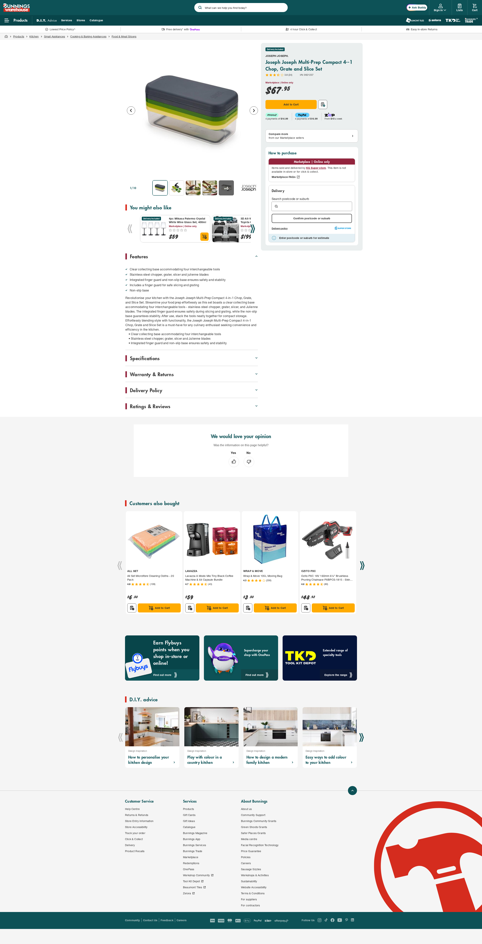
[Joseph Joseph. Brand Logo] (248, 187)
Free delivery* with (177, 29)
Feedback (167, 920)
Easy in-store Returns (424, 29)
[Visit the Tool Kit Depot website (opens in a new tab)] (452, 20)
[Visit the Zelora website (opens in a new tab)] (435, 20)
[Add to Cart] (204, 237)
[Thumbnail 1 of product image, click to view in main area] (160, 187)
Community (132, 920)
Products (18, 36)
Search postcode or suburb (290, 199)
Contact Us (150, 920)
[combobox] (241, 7)
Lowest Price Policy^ (63, 29)
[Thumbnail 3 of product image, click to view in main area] (193, 187)
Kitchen (34, 36)
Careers (182, 920)
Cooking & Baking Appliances (88, 36)
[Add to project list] (322, 104)
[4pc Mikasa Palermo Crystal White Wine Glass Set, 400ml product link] (153, 228)
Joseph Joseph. (276, 55)
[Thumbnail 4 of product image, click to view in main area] (209, 187)
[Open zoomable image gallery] (253, 172)
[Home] (6, 36)
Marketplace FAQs (284, 176)
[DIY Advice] (47, 20)
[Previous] (130, 228)
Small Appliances (54, 36)
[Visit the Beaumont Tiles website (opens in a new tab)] (415, 20)
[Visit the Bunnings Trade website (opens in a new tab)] (471, 20)
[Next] (252, 228)
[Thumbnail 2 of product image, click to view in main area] (176, 187)
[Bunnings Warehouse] (16, 10)
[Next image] (254, 110)
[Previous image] (131, 110)
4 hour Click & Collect (303, 29)
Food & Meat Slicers (124, 36)
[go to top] (352, 790)
